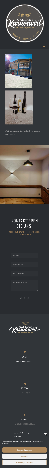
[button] (45, 435)
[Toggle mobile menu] (44, 46)
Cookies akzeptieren (24, 450)
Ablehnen (24, 456)
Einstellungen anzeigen (24, 462)
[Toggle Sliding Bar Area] (47, 2)
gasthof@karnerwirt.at (24, 361)
